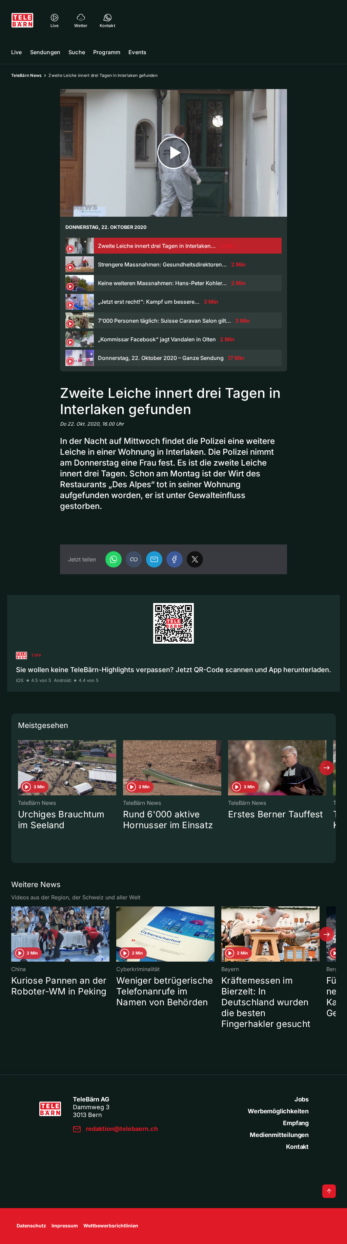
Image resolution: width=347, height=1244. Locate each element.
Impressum (65, 1225)
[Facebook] (174, 559)
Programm (106, 52)
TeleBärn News (26, 75)
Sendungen (45, 52)
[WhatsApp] (113, 559)
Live (16, 52)
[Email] (154, 559)
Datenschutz (31, 1225)
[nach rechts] (326, 767)
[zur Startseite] (22, 20)
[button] (134, 559)
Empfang (296, 1123)
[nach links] (20, 767)
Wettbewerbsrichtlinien (110, 1225)
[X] (195, 559)
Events (137, 52)
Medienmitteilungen (279, 1134)
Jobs (301, 1099)
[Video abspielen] (173, 153)
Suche (76, 52)
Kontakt (297, 1146)
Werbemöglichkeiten (278, 1111)
